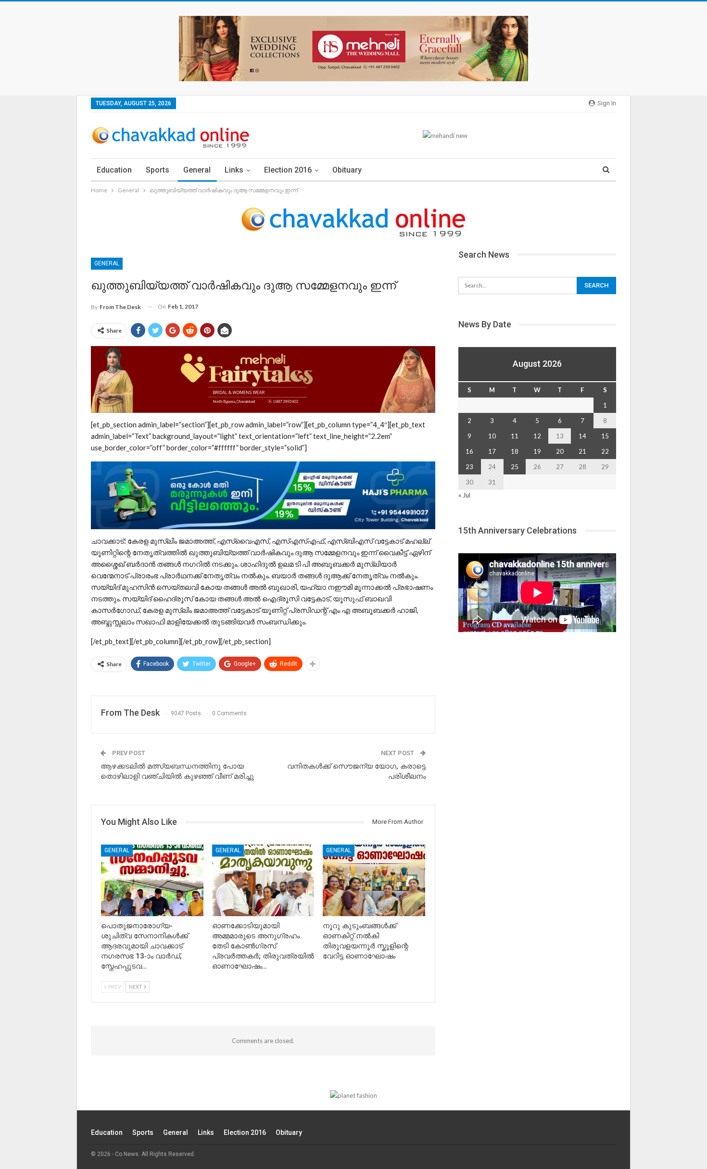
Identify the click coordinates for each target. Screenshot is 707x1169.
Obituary (347, 169)
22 (605, 451)
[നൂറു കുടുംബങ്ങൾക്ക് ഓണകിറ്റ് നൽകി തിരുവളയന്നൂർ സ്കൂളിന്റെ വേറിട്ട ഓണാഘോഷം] (374, 880)
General (197, 169)
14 (582, 436)
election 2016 (288, 169)
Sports (157, 169)
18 (514, 451)
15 (605, 436)
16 (469, 451)
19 (537, 451)
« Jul (464, 495)
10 (492, 436)
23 (469, 467)
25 (514, 467)
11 (514, 436)
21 (582, 451)
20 (560, 451)
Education (114, 169)
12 (537, 436)
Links (234, 169)
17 (492, 451)
